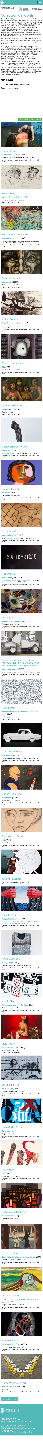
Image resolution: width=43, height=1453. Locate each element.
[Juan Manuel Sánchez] (21, 1195)
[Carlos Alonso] (21, 134)
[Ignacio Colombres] (21, 389)
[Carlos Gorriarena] (21, 777)
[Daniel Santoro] (21, 1236)
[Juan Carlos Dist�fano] (21, 430)
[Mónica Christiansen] (21, 346)
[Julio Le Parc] (21, 898)
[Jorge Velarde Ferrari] (21, 1366)
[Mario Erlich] (21, 601)
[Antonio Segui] (21, 1324)
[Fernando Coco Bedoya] (21, 218)
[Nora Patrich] (21, 1027)
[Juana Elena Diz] (21, 472)
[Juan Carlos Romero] (21, 1111)
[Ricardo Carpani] (21, 262)
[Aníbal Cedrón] (21, 303)
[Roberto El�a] (21, 557)
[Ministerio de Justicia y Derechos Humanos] (30, 8)
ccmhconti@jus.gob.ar (24, 1432)
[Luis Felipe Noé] (21, 1068)
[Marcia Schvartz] (21, 1279)
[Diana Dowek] (21, 515)
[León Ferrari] (21, 691)
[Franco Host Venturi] (21, 820)
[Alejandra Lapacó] (21, 862)
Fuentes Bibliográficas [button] (9, 1399)
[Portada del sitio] (7, 8)
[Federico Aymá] (21, 177)
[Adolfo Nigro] (21, 985)
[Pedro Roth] (21, 1153)
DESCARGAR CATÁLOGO (30, 119)
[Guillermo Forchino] (21, 735)
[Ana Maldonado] (21, 942)
